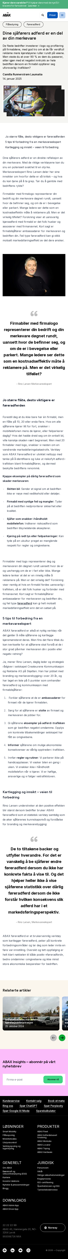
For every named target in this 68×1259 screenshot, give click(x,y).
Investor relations (11, 1181)
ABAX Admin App (11, 1205)
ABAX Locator (43, 1145)
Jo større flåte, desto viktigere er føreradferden (35, 136)
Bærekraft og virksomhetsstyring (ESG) (15, 1172)
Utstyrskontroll (10, 1142)
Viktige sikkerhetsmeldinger (51, 1175)
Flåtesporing (9, 1135)
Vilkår (40, 1171)
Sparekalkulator (46, 1110)
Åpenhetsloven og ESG (48, 1186)
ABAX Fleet (42, 1131)
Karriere (6, 1177)
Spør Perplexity (53, 1105)
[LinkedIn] (13, 1250)
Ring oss (8, 1105)
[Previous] (53, 1037)
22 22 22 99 (9, 1225)
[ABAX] (7, 14)
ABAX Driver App (10, 1209)
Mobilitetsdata (10, 1139)
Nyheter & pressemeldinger (16, 1185)
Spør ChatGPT (28, 1105)
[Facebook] (5, 1250)
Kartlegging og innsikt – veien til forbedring (31, 147)
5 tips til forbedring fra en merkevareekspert (33, 142)
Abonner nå (53, 1079)
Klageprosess (44, 1179)
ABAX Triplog (43, 1148)
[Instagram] (28, 1250)
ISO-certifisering (45, 1182)
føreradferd (24, 603)
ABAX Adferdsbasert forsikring (47, 1136)
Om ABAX (7, 1168)
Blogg (5, 1188)
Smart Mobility (9, 1131)
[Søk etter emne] (43, 15)
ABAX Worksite (44, 1141)
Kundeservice (11, 1100)
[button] (61, 1227)
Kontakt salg (33, 1100)
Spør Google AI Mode (16, 1110)
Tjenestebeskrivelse (47, 1190)
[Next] (62, 1037)
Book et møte (56, 1100)
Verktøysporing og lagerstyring (11, 1147)
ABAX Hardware (44, 1152)
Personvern (43, 1168)
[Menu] (62, 15)
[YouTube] (20, 1250)
